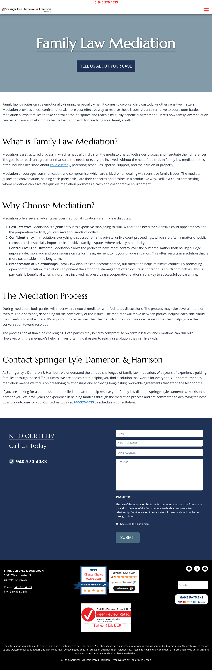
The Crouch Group (140, 659)
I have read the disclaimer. (134, 523)
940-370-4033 (84, 402)
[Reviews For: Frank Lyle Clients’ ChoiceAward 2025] (93, 594)
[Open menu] (206, 10)
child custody (60, 165)
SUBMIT (127, 537)
